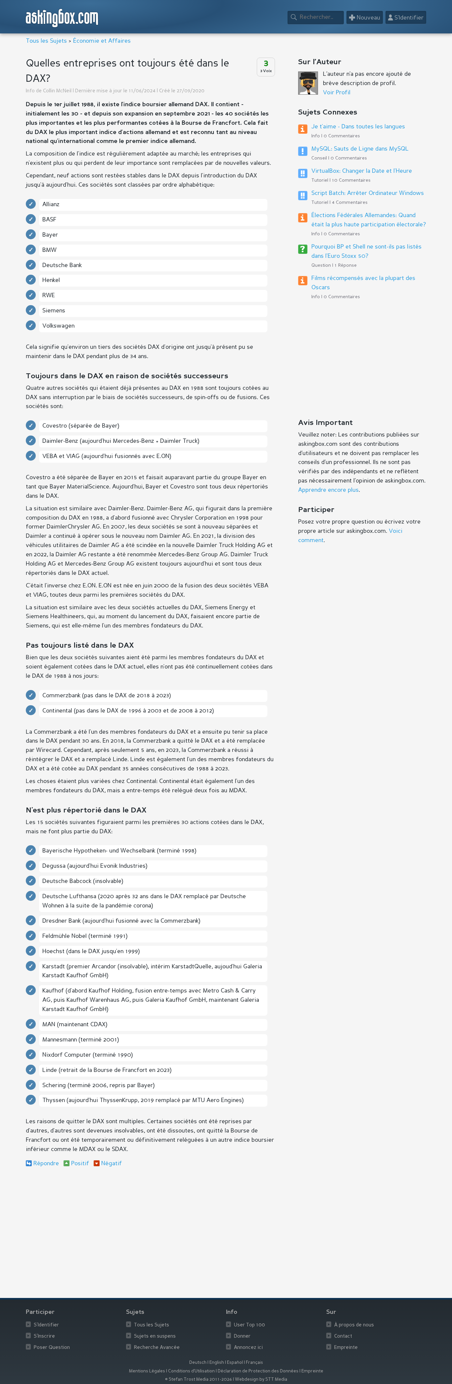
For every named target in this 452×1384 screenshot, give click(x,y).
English (216, 1363)
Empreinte (346, 1347)
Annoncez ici (248, 1347)
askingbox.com (62, 18)
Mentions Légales (147, 1371)
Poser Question (52, 1347)
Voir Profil (336, 93)
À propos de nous (354, 1325)
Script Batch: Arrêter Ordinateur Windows (367, 193)
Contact (343, 1336)
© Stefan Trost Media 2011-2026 (198, 1379)
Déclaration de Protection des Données (258, 1371)
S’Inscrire (44, 1336)
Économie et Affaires (102, 41)
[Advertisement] (150, 1226)
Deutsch (197, 1363)
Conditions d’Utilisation (191, 1371)
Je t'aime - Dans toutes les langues (358, 127)
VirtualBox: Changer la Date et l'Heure (361, 171)
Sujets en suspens (155, 1336)
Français (254, 1363)
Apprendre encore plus (328, 490)
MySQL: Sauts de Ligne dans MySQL (360, 149)
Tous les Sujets (46, 41)
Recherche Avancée (157, 1347)
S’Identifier (46, 1325)
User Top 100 (249, 1325)
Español (235, 1363)
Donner (242, 1336)
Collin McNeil (57, 91)
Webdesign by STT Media (261, 1379)
